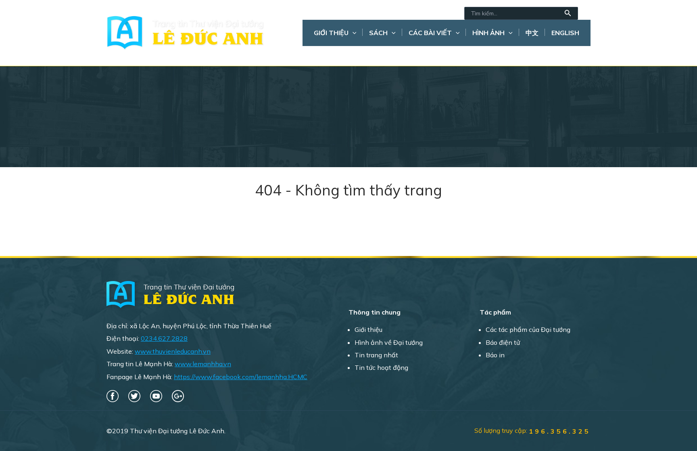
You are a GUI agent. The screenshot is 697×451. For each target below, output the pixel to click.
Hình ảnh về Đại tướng (389, 342)
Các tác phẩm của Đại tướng (528, 329)
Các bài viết (430, 33)
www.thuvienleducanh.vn (173, 351)
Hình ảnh (488, 33)
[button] (568, 13)
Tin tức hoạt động (381, 367)
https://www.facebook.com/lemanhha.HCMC (240, 377)
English (565, 33)
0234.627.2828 (164, 338)
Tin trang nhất (376, 355)
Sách (378, 33)
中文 (532, 33)
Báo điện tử (503, 342)
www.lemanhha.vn (203, 364)
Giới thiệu (331, 33)
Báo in (495, 355)
